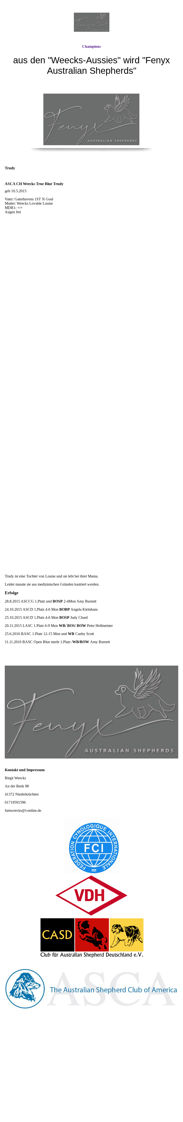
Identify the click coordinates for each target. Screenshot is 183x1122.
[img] (91, 22)
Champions (91, 46)
